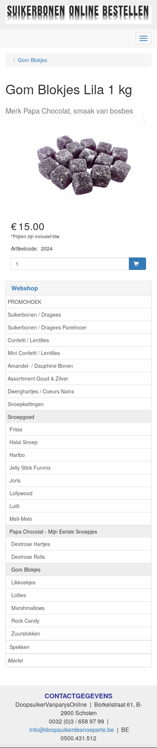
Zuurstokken (25, 633)
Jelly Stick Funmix (30, 467)
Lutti (14, 506)
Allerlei (15, 660)
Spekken (19, 646)
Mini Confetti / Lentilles (34, 352)
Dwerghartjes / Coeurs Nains (41, 391)
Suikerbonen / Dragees (34, 314)
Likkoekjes (23, 582)
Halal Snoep (23, 442)
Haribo (17, 454)
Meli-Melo (20, 518)
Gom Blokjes (26, 569)
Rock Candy (25, 620)
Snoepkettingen (26, 404)
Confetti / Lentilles (28, 340)
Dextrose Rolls (28, 556)
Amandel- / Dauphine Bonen (40, 365)
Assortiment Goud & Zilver (38, 378)
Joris (14, 480)
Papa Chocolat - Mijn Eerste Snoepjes (53, 531)
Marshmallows (28, 607)
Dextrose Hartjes (30, 543)
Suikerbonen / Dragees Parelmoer (47, 327)
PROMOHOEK (24, 301)
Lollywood (20, 493)
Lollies (18, 595)
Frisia (15, 429)
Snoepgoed (21, 416)
